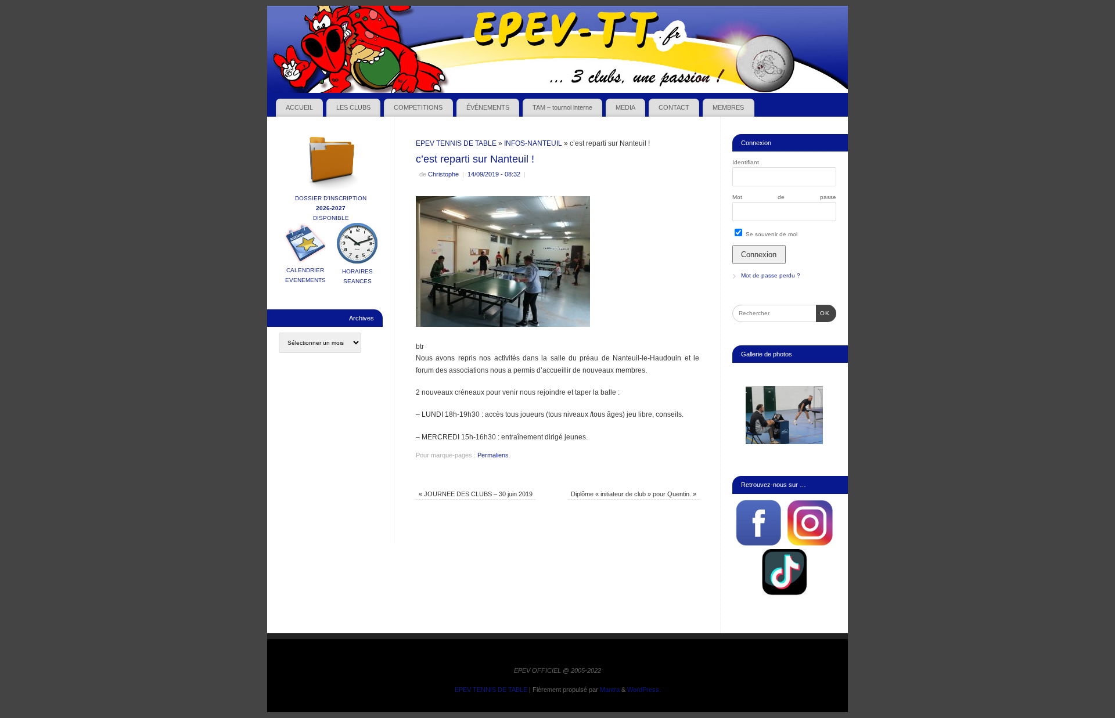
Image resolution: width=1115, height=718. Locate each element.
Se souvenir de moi (770, 234)
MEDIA (625, 107)
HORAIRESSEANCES (357, 276)
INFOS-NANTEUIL (533, 143)
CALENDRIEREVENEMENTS (305, 275)
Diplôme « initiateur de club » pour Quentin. (633, 493)
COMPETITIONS (418, 107)
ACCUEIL (299, 107)
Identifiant (745, 162)
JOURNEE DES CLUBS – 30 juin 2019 (476, 493)
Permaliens (493, 455)
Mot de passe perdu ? (770, 275)
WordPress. (644, 689)
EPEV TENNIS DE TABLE (456, 143)
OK (823, 312)
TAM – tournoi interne (562, 107)
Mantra (610, 689)
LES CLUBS (353, 107)
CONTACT (674, 107)
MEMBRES (728, 107)
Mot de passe (784, 197)
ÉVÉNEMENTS (487, 107)
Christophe (443, 174)
